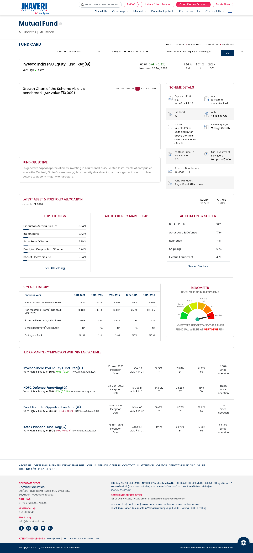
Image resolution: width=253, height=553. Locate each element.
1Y (133, 89)
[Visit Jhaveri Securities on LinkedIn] (50, 528)
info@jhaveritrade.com (32, 521)
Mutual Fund (195, 45)
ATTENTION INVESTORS (32, 539)
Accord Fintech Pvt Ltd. (221, 548)
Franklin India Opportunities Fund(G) (52, 407)
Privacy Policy (118, 504)
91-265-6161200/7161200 (33, 503)
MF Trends (46, 32)
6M (128, 89)
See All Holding (55, 268)
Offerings (118, 11)
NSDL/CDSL (53, 539)
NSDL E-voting (181, 508)
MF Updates (27, 32)
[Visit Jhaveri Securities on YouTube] (43, 528)
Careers (115, 465)
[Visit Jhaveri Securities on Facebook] (21, 528)
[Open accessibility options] (244, 543)
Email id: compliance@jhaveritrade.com (163, 499)
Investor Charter (165, 504)
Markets (180, 45)
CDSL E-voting (198, 508)
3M (122, 89)
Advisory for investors (84, 539)
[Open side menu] (230, 10)
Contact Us (213, 11)
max (154, 89)
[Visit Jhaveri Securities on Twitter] (35, 528)
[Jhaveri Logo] (35, 9)
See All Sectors (198, 266)
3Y (137, 89)
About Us (100, 11)
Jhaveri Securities (50, 548)
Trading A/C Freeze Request (38, 469)
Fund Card (228, 45)
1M (117, 89)
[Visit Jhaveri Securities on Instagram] (28, 528)
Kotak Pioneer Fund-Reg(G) (45, 427)
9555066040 (26, 512)
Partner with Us (190, 11)
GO (227, 53)
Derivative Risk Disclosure (186, 465)
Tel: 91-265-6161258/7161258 (125, 499)
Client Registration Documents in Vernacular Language (141, 508)
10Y (147, 89)
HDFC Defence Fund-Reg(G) (45, 387)
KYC (64, 539)
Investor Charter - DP (187, 504)
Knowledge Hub (162, 11)
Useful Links (147, 504)
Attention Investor (153, 465)
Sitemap (102, 465)
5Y (142, 89)
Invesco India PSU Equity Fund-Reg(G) (53, 368)
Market (138, 11)
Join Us (91, 465)
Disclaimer (133, 504)
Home (169, 45)
